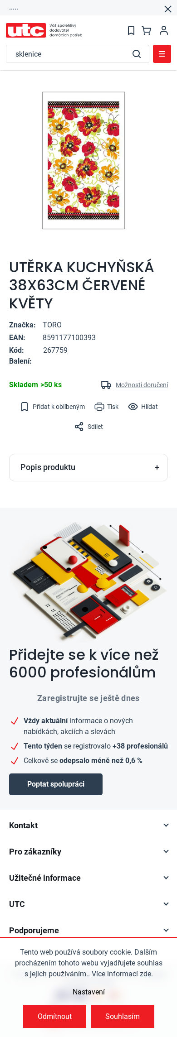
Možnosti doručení (142, 385)
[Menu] (162, 54)
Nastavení (89, 992)
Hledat (136, 53)
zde (145, 974)
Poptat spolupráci (55, 784)
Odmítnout (55, 1016)
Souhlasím (122, 1016)
